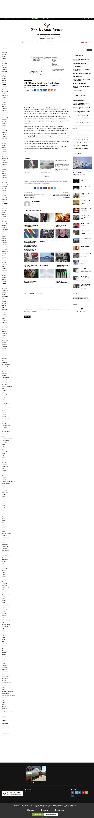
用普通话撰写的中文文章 (7, 712)
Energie (3, 444)
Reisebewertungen (5, 594)
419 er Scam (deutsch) (6, 364)
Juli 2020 (4, 188)
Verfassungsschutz (28, 183)
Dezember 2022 (5, 134)
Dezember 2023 (5, 112)
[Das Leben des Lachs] (76, 188)
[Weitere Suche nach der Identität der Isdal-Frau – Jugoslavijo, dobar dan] (82, 163)
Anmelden (4, 720)
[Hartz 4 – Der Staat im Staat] (76, 181)
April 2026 (4, 60)
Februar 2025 (4, 86)
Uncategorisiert (5, 667)
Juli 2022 (4, 143)
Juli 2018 (4, 233)
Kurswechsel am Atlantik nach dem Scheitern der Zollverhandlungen (81, 80)
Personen (3, 576)
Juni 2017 (4, 257)
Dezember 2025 (5, 67)
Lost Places (4, 552)
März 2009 (4, 329)
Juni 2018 (4, 234)
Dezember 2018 (5, 223)
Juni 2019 (4, 212)
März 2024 (4, 106)
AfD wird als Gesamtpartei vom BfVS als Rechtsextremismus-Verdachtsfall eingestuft (31, 281)
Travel (3, 656)
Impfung (3, 503)
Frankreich (4, 470)
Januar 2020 (4, 199)
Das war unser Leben (6, 425)
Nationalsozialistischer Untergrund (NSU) (53, 181)
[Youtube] (83, 792)
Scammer (4, 615)
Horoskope (4, 494)
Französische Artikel (6, 472)
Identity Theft (4, 501)
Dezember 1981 (5, 348)
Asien (3, 388)
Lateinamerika (4, 548)
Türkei (3, 659)
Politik (41, 41)
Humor (3, 498)
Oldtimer (3, 572)
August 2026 (4, 52)
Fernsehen (4, 459)
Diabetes (3, 436)
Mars (3, 557)
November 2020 (5, 180)
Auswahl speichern (51, 814)
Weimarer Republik (5, 699)
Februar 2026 (4, 63)
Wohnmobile (4, 708)
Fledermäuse (4, 464)
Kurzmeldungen (5, 544)
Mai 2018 (4, 236)
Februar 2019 (4, 220)
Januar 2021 (4, 177)
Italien (3, 514)
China (3, 410)
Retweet (81, 311)
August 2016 (4, 273)
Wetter (3, 702)
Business (3, 405)
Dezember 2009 (5, 326)
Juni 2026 (4, 56)
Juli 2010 (4, 324)
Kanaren (3, 524)
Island (3, 511)
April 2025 (4, 82)
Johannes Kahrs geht (44, 223)
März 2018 (4, 240)
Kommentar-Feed (5, 726)
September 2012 (5, 296)
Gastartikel (69, 41)
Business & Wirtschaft (6, 407)
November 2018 (5, 225)
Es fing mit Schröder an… (78, 90)
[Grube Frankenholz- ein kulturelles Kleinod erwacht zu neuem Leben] (76, 232)
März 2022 (4, 151)
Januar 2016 (4, 285)
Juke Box (4, 520)
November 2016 (5, 268)
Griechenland (4, 485)
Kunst (46, 41)
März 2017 (4, 262)
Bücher (3, 401)
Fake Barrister (4, 451)
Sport (3, 633)
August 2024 (4, 97)
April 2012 (4, 303)
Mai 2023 (4, 125)
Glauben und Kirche (6, 483)
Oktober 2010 (4, 320)
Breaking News (22, 41)
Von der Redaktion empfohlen (7, 691)
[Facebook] (72, 792)
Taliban (3, 641)
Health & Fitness (5, 490)
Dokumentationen (5, 440)
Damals (3, 421)
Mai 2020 (4, 192)
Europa (3, 449)
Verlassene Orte (5, 678)
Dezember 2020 (5, 179)
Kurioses (3, 542)
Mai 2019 (4, 214)
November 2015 (5, 286)
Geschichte (4, 477)
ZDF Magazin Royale (45, 183)
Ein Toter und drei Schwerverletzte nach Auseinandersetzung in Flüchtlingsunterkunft (34, 195)
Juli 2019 (4, 210)
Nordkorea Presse (5, 568)
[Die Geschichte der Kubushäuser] (76, 195)
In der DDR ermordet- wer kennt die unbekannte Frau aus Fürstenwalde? (86, 270)
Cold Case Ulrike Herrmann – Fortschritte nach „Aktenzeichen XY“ (82, 70)
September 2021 (5, 162)
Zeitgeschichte (4, 710)
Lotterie (3, 553)
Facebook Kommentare (52, 288)
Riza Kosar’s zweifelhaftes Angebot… (81, 123)
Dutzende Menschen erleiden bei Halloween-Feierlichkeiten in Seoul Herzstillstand (61, 195)
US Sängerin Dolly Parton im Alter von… (49, 18)
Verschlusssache (37, 183)
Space (3, 628)
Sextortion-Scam (5, 626)
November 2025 (5, 69)
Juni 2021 (4, 167)
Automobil (4, 392)
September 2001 (5, 331)
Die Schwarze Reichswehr (77, 76)
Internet (3, 507)
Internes (3, 505)
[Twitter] (76, 792)
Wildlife (3, 704)
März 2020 (4, 195)
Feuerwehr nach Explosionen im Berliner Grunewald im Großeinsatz (63, 225)
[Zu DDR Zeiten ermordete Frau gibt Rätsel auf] (76, 278)
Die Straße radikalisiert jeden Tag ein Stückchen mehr (86, 217)
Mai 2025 (4, 80)
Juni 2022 (4, 145)
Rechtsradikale (30, 80)
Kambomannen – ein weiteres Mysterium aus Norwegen (86, 262)
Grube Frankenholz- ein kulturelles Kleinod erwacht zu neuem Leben (86, 232)
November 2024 (5, 91)
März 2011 (4, 314)
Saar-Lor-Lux (4, 613)
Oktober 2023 (4, 115)
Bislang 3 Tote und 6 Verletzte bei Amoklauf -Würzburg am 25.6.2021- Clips (30, 265)
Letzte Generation (5, 550)
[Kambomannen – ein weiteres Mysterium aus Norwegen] (76, 262)
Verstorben (4, 685)
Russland (3, 611)
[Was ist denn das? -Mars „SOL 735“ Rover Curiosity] (76, 202)
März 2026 (4, 61)
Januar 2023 (4, 132)
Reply (78, 311)
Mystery (3, 565)
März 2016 (4, 283)
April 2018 (4, 238)
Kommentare (39, 288)
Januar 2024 (4, 110)
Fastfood (3, 453)
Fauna (3, 455)
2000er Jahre (4, 362)
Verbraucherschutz (5, 676)
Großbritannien (5, 487)
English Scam (4, 447)
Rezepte (3, 602)
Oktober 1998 (4, 333)
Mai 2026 (4, 58)
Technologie (4, 643)
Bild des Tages (4, 394)
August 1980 (4, 350)
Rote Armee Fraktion (6, 607)
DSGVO (50, 41)
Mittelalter (4, 561)
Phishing (3, 578)
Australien (4, 390)
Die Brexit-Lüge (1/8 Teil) (86, 208)
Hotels (3, 496)
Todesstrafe (4, 652)
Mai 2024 (4, 102)
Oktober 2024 (4, 93)
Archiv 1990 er (5, 384)
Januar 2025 (4, 88)
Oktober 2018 (4, 227)
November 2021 (5, 158)
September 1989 (5, 340)
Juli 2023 (4, 121)
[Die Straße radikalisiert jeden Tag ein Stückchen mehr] (76, 217)
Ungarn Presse (4, 669)
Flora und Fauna (5, 466)
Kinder (3, 527)
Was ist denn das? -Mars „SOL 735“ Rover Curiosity (86, 202)
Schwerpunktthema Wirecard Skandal (9, 620)
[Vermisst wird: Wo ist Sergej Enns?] (76, 248)
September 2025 (5, 73)
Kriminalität (4, 539)
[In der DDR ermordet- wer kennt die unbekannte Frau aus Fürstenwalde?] (76, 270)
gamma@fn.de (32, 794)
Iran (3, 509)
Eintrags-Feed (5, 723)
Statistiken (45, 810)
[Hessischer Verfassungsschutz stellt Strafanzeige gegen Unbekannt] (31, 164)
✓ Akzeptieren (37, 814)
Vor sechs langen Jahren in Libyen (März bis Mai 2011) (86, 240)
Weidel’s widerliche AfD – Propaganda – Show (82, 73)
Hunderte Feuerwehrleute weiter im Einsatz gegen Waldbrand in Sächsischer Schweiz (31, 225)
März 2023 (4, 128)
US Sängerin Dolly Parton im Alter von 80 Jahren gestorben (81, 60)
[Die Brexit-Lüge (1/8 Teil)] (76, 210)
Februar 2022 (4, 153)
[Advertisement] (47, 9)
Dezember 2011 (5, 309)
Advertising (63, 41)
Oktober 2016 (4, 270)
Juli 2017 (4, 255)
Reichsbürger (4, 593)
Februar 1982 (4, 346)
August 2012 (4, 298)
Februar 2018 (4, 242)
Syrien (3, 639)
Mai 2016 (4, 279)
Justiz (3, 522)
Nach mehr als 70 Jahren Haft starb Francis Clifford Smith (81, 87)
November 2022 (5, 136)
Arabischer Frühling (6, 377)
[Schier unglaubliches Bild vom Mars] (76, 255)
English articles (5, 446)
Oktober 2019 (4, 205)
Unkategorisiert (5, 671)
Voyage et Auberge (5, 693)
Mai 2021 (4, 169)
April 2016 (4, 281)
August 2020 (4, 186)
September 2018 (5, 229)
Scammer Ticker (5, 619)
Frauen (3, 474)
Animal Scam (4, 373)
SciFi (3, 622)
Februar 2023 (4, 130)
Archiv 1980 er (5, 382)
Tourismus (4, 654)
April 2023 (4, 127)
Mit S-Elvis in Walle (85, 223)
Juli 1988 (4, 342)
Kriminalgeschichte (5, 537)
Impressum (76, 41)
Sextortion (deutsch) (6, 624)
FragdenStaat (33, 181)
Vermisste (4, 680)
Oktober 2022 (4, 138)
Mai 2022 (4, 147)
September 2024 (5, 95)
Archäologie (4, 379)
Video (3, 687)
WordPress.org (5, 729)
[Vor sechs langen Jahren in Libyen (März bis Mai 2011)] (76, 240)
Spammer (4, 630)
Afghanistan (4, 368)
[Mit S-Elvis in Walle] (76, 225)
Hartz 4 (3, 488)
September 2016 (5, 272)
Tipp (3, 650)
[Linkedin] (79, 792)
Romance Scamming (6, 606)
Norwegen (4, 570)
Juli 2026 (4, 54)
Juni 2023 (4, 123)
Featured (15, 41)
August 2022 (4, 141)
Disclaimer (56, 41)
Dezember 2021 (5, 156)
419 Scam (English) (5, 366)
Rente (3, 598)
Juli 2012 (4, 299)
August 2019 (4, 208)
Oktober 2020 (4, 182)
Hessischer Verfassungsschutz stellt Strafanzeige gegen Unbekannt (30, 169)
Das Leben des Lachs (85, 186)
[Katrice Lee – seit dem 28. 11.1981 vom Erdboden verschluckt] (76, 286)
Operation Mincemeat (77, 66)
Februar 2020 (4, 197)
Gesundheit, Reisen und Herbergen (8, 481)
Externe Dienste (60, 810)
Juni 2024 (4, 101)
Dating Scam (4, 427)
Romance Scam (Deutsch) (7, 604)
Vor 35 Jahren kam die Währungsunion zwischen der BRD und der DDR (62, 265)
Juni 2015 (4, 294)
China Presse (4, 412)
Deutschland (30, 41)
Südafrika (4, 635)
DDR (3, 429)
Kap (3, 526)
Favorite (85, 311)
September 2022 (5, 140)
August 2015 (4, 292)
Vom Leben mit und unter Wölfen (79, 83)
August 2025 (4, 75)
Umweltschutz (4, 665)
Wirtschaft (4, 706)
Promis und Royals (5, 587)
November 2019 (5, 203)
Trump (3, 658)
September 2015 (5, 290)
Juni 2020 (4, 190)
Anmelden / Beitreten (26, 18)
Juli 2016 (4, 275)
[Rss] (86, 792)
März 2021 (4, 173)
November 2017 (5, 247)
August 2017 (4, 253)
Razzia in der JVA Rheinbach (80, 120)
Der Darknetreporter (6, 431)
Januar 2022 (4, 154)
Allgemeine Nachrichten (6, 371)
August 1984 (4, 344)
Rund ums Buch (5, 609)
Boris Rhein (27, 181)
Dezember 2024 (5, 89)
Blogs (3, 395)
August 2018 (4, 231)
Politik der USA (5, 583)
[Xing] (72, 796)
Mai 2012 (4, 301)
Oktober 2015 (4, 288)
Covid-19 (4, 420)
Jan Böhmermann (40, 181)
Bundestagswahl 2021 (6, 403)
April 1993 (4, 337)
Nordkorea (4, 566)
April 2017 (4, 260)
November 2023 (5, 114)
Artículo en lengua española (7, 386)
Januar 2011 (4, 318)
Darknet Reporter (5, 423)
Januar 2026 (4, 65)
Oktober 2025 (4, 71)
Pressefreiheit (4, 585)
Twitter (75, 305)
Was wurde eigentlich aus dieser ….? (9, 695)
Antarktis (4, 375)
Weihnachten (4, 697)
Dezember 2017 (5, 246)
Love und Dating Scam (6, 555)
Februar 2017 (4, 264)
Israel (3, 513)
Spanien (3, 632)
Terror (3, 646)
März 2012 (4, 305)
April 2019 (4, 216)
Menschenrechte (5, 559)
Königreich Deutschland (6, 533)
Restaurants (4, 600)
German (85, 42)
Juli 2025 (4, 76)
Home (10, 41)
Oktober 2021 (4, 160)
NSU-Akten (65, 181)
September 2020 (5, 184)
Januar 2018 (4, 244)
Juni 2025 (4, 78)
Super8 (3, 637)
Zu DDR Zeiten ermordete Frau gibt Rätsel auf (85, 278)
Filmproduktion (5, 462)
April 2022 (4, 149)
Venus (3, 674)
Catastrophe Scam (5, 408)
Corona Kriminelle (5, 418)
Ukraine (3, 661)
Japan (3, 516)
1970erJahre (4, 358)
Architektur (4, 381)
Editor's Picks (4, 442)
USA (3, 672)
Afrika (3, 369)
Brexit (3, 399)
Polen (3, 580)
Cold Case (4, 414)
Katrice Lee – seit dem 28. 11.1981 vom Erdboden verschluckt (86, 285)
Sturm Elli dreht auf (44, 279)
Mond (3, 563)
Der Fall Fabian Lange (60, 239)
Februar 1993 (4, 339)
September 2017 (5, 251)
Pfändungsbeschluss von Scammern (79, 63)
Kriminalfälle (4, 535)
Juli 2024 (4, 99)
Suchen (74, 47)
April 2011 (4, 313)
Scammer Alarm (5, 617)
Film (3, 461)
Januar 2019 (4, 221)
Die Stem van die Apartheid (7, 438)
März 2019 (4, 218)
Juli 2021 (4, 166)
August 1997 (4, 335)
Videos (3, 689)
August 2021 (4, 164)
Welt (3, 700)
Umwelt (36, 41)
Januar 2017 (4, 266)
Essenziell (31, 810)
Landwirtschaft (5, 546)
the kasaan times (27, 87)
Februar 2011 (4, 316)
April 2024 (4, 104)
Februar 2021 (4, 175)
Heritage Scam (5, 492)
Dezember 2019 (5, 201)
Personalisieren (45, 817)
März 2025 (4, 84)
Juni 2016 (4, 277)
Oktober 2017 (4, 249)
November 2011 (5, 311)
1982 (3, 360)
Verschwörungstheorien (6, 682)
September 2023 (5, 117)
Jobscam (3, 518)
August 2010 (4, 322)
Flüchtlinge (4, 468)
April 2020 (4, 194)
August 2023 (4, 119)
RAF (3, 589)
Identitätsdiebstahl (5, 500)
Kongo (3, 531)
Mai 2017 (4, 259)
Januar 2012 (4, 307)
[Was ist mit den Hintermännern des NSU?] (47, 164)
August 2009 (4, 327)
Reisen (3, 596)
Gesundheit (4, 479)
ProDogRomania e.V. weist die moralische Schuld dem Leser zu (81, 99)
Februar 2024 (4, 108)
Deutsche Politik (5, 433)
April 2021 (4, 171)
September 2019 (5, 207)
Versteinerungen (5, 684)
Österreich (4, 574)
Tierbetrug (4, 648)
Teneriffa (3, 645)
